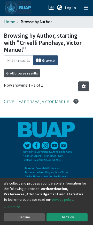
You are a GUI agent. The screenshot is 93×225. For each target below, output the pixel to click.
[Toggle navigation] (86, 8)
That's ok (67, 217)
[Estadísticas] (51, 8)
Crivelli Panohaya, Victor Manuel (37, 101)
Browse (48, 60)
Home (9, 21)
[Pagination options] (83, 86)
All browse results (23, 73)
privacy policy (62, 199)
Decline (24, 217)
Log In (71, 7)
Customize (12, 206)
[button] (59, 8)
